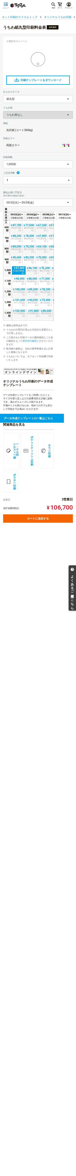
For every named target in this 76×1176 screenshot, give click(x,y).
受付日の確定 (30, 341)
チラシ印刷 (49, 451)
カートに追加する (38, 518)
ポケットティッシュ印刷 (32, 451)
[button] (38, 99)
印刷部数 (7, 157)
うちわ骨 (7, 107)
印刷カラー (9, 138)
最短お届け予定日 (13, 194)
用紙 (5, 123)
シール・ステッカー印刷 (16, 450)
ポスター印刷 (14, 481)
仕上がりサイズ (11, 92)
